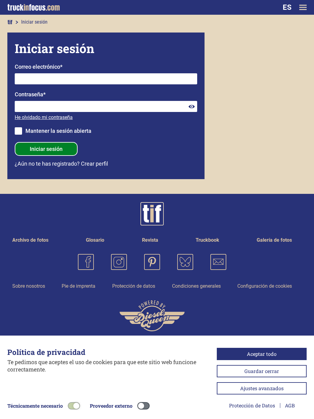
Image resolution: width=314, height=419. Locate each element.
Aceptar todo (262, 354)
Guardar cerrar (261, 371)
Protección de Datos (252, 405)
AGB (290, 405)
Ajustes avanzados (262, 388)
